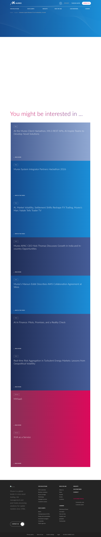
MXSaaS (18, 399)
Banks (39, 511)
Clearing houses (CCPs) (44, 514)
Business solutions (42, 492)
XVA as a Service (22, 437)
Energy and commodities (44, 516)
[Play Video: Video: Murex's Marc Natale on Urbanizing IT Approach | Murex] (51, 90)
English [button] (66, 3)
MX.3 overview (42, 489)
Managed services (42, 499)
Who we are (58, 8)
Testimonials (62, 521)
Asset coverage (42, 494)
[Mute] (67, 105)
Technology (41, 497)
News (60, 492)
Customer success (42, 501)
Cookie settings (50, 534)
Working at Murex (63, 509)
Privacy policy (30, 534)
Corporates (41, 521)
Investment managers (43, 518)
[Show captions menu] (64, 105)
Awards (61, 494)
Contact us (86, 3)
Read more (18, 157)
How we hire (62, 514)
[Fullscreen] (76, 105)
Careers (87, 8)
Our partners (74, 8)
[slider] (47, 105)
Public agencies (42, 523)
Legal (58, 534)
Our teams (61, 511)
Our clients (30, 8)
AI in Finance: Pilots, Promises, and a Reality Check (39, 322)
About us (61, 489)
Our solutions (14, 8)
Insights (45, 8)
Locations (61, 499)
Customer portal (80, 504)
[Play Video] (25, 105)
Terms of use (40, 534)
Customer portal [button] (76, 3)
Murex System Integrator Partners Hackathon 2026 (40, 169)
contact (76, 492)
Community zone (80, 502)
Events (61, 497)
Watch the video (20, 195)
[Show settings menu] (70, 105)
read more (18, 348)
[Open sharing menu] (73, 105)
